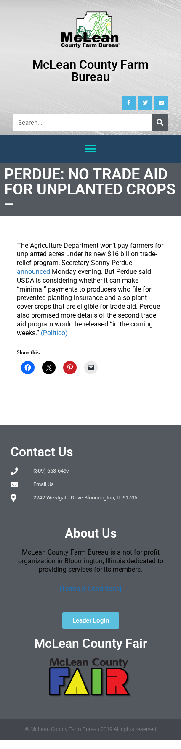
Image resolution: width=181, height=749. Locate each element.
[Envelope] (161, 103)
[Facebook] (129, 103)
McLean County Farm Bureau (90, 71)
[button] (90, 148)
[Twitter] (145, 103)
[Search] (160, 122)
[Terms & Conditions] (90, 589)
